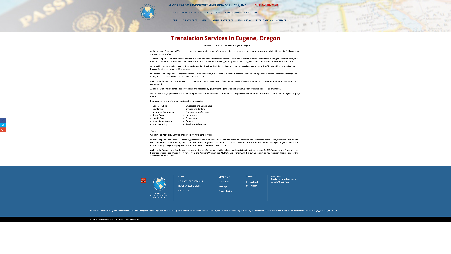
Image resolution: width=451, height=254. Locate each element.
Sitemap (222, 186)
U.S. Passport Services (190, 181)
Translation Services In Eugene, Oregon (232, 45)
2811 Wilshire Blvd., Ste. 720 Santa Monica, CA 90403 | (196, 12)
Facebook (253, 182)
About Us (183, 190)
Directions (223, 181)
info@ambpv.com (233, 12)
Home (181, 176)
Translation (206, 45)
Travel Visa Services (189, 185)
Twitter (253, 185)
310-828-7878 (268, 5)
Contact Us (224, 176)
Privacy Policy (225, 191)
